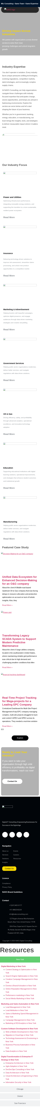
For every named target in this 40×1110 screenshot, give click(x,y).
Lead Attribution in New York (17, 1010)
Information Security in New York (18, 1082)
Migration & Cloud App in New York (19, 1035)
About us (5, 851)
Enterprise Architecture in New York (19, 1063)
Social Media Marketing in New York (20, 998)
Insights (5, 862)
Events (15, 851)
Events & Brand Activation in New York (21, 986)
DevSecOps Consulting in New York (20, 1069)
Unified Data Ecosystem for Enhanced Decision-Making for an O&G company (19, 580)
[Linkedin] (19, 834)
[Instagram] (26, 834)
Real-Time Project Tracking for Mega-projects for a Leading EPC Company (19, 701)
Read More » (7, 605)
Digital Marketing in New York (13, 966)
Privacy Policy (7, 887)
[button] (33, 10)
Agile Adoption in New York (16, 1066)
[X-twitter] (12, 834)
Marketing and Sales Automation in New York (20, 1004)
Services (5, 855)
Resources (17, 858)
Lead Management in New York (18, 1007)
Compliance (6, 883)
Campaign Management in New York (20, 1020)
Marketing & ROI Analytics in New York (21, 1023)
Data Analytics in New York (16, 1051)
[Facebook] (5, 834)
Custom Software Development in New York (19, 1029)
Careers (16, 855)
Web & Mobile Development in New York (22, 1032)
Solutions (5, 858)
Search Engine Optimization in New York (22, 976)
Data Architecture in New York (17, 1073)
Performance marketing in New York (20, 995)
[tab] (20, 960)
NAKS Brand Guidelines (12, 892)
